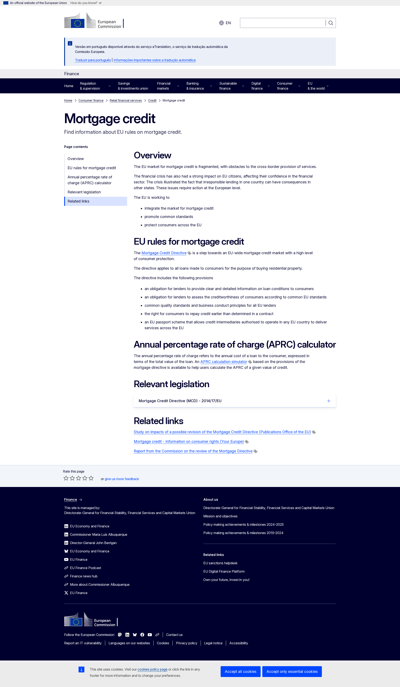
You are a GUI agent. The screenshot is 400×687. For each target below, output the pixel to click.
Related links (78, 201)
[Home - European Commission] (97, 21)
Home (68, 86)
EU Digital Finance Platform (224, 571)
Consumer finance (91, 100)
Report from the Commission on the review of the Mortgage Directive (193, 451)
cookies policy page (153, 669)
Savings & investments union (133, 85)
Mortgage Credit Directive (163, 253)
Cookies (163, 643)
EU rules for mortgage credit (92, 168)
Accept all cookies (240, 671)
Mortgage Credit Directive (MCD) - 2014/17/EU (180, 401)
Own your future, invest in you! (226, 580)
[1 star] (66, 478)
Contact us (174, 635)
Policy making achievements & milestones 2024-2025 (243, 524)
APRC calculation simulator (223, 361)
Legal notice (213, 643)
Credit (152, 100)
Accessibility (238, 643)
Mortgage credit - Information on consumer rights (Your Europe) (189, 441)
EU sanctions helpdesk (220, 563)
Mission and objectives (220, 516)
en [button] (228, 23)
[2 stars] (69, 478)
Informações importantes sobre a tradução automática (155, 60)
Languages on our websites (129, 643)
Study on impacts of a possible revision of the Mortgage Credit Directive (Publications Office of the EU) (222, 432)
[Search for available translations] (189, 253)
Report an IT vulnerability (83, 643)
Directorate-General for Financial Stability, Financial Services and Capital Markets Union (268, 508)
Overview (76, 158)
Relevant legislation (84, 192)
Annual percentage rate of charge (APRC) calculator (90, 180)
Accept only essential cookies (292, 671)
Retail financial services (126, 100)
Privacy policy (186, 643)
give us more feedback (122, 479)
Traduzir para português (93, 60)
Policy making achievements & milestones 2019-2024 (243, 533)
